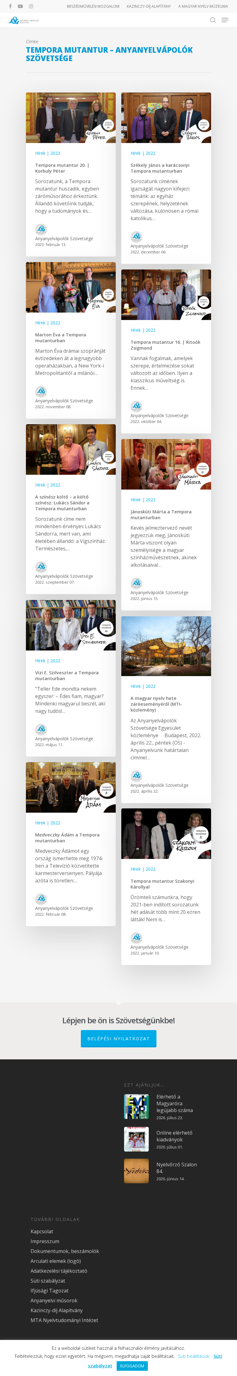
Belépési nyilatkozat (118, 1038)
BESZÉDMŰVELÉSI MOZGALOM (93, 6)
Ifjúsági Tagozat (50, 1290)
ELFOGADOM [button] (132, 1366)
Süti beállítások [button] (193, 1356)
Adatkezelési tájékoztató (59, 1270)
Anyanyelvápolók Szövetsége (64, 238)
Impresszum (45, 1241)
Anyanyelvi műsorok (54, 1300)
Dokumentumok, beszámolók (65, 1251)
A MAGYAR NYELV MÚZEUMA (203, 6)
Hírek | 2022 (143, 153)
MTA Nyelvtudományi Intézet (64, 1320)
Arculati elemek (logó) (56, 1261)
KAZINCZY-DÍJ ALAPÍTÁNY (149, 6)
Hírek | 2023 (47, 153)
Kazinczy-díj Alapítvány (57, 1310)
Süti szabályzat (48, 1280)
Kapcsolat (42, 1231)
